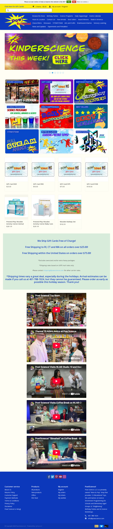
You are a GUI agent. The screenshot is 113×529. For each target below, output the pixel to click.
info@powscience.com (96, 518)
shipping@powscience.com (53, 270)
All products (35, 490)
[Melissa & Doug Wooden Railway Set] (70, 207)
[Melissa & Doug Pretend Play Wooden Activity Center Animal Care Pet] (16, 207)
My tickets (61, 495)
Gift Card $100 (92, 184)
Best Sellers (72, 19)
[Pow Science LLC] (18, 21)
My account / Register (60, 7)
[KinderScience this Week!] (56, 51)
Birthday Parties (52, 16)
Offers (33, 495)
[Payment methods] (96, 526)
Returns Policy (10, 492)
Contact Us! (51, 19)
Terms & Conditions (12, 501)
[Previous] (9, 51)
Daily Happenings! (81, 16)
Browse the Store (38, 16)
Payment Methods (11, 498)
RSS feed (34, 498)
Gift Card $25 (11, 184)
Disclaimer (8, 506)
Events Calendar (95, 16)
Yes (69, 2)
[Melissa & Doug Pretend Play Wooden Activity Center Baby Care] (43, 207)
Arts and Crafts (70, 23)
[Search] (8, 10)
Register (61, 490)
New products (36, 492)
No (74, 2)
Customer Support (11, 495)
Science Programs (66, 16)
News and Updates (39, 26)
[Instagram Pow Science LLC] (64, 476)
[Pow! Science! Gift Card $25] (16, 169)
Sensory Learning (100, 23)
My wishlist (62, 498)
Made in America (97, 19)
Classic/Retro (37, 23)
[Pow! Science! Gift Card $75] (70, 169)
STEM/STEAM (58, 23)
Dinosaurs (47, 23)
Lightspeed (38, 526)
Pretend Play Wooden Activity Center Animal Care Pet (15, 223)
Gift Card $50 (38, 184)
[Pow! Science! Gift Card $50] (43, 169)
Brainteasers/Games (84, 23)
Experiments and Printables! (58, 26)
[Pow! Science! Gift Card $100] (96, 169)
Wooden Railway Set (68, 222)
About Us (8, 490)
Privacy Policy (9, 503)
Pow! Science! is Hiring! (13, 509)
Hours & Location (38, 19)
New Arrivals (61, 19)
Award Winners (83, 19)
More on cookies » (83, 2)
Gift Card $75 (65, 184)
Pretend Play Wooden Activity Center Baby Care (43, 223)
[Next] (104, 51)
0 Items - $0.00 (41, 7)
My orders (61, 492)
